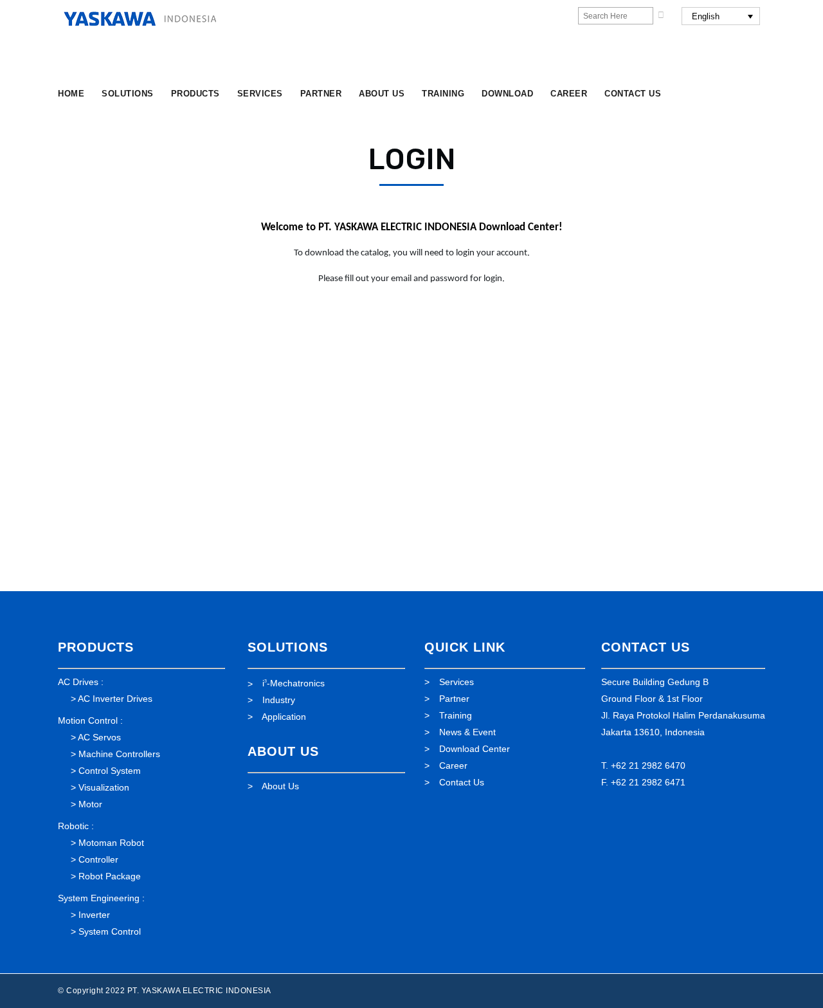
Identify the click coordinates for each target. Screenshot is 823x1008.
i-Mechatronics (293, 683)
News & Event (467, 732)
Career (453, 765)
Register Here (487, 494)
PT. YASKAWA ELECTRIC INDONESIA (199, 990)
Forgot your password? (412, 532)
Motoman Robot (111, 843)
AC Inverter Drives (115, 698)
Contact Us (461, 782)
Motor (90, 804)
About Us (280, 786)
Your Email (292, 332)
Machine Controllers (119, 754)
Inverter (94, 915)
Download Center (474, 749)
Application (284, 716)
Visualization (103, 787)
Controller (98, 859)
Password (290, 389)
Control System (109, 770)
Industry (278, 700)
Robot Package (109, 876)
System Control (109, 931)
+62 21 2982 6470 (648, 765)
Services (456, 682)
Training (455, 715)
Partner (454, 698)
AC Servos (99, 737)
